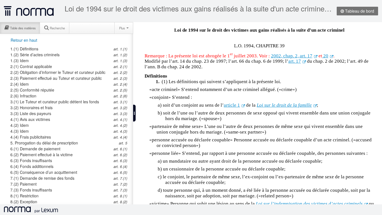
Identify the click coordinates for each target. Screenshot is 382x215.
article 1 (232, 105)
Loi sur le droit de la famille (284, 105)
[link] (59, 49)
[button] (134, 113)
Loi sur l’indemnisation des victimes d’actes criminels (309, 203)
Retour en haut (24, 40)
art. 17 (294, 61)
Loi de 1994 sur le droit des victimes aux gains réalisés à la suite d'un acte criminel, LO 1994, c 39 (199, 8)
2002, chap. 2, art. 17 (291, 56)
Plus (122, 28)
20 (325, 56)
